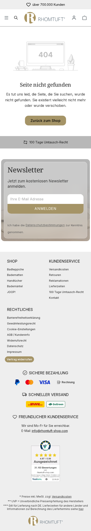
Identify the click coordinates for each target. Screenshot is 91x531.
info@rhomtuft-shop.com (50, 431)
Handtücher (14, 280)
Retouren (55, 275)
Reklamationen (58, 280)
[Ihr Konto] (74, 18)
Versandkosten (59, 269)
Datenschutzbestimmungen (45, 225)
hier (81, 509)
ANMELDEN (45, 208)
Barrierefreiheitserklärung (23, 317)
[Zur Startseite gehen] (44, 17)
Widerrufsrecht (17, 340)
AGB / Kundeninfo (18, 334)
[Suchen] (16, 18)
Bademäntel (15, 286)
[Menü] (6, 18)
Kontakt (54, 297)
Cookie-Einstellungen (21, 329)
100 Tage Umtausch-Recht (66, 292)
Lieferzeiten (57, 286)
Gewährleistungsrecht (21, 323)
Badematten (15, 275)
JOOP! (11, 292)
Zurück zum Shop (45, 120)
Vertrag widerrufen (19, 359)
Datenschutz (15, 346)
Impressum (14, 351)
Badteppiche (15, 269)
